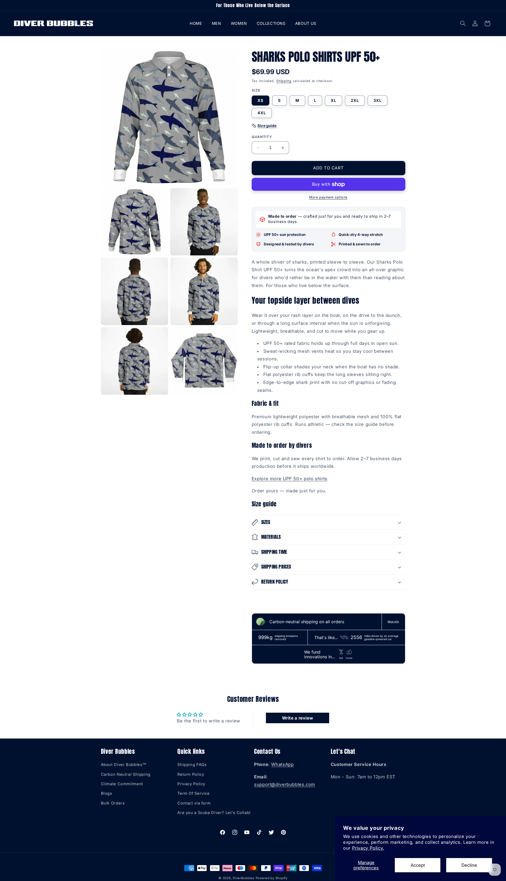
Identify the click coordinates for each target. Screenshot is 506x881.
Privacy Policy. (368, 848)
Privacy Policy (191, 784)
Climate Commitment (122, 784)
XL (333, 100)
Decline (469, 865)
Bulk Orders (113, 803)
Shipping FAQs (192, 765)
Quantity (262, 137)
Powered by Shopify (272, 878)
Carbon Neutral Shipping (126, 774)
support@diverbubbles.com (284, 784)
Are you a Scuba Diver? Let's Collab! (214, 813)
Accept (418, 865)
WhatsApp (282, 764)
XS (260, 100)
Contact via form (194, 803)
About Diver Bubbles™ (124, 765)
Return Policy (190, 774)
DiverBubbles (243, 878)
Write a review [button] (297, 718)
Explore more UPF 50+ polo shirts (289, 478)
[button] (216, 23)
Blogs (106, 793)
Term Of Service (193, 793)
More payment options (328, 197)
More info (393, 621)
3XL (377, 100)
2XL (355, 100)
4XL (261, 113)
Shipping (283, 81)
